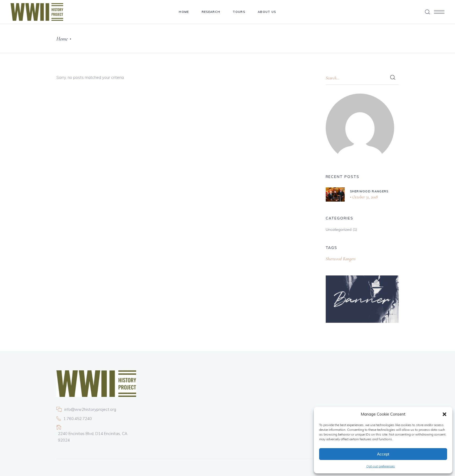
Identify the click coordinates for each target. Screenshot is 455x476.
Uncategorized (339, 229)
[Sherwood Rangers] (335, 194)
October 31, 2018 (364, 197)
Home (62, 38)
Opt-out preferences (380, 466)
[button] (444, 414)
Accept (383, 454)
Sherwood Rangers (369, 191)
